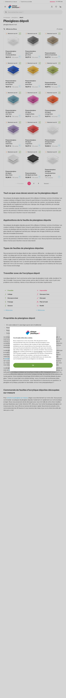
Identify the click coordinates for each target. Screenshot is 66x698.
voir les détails (38, 351)
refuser (15, 351)
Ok (33, 365)
